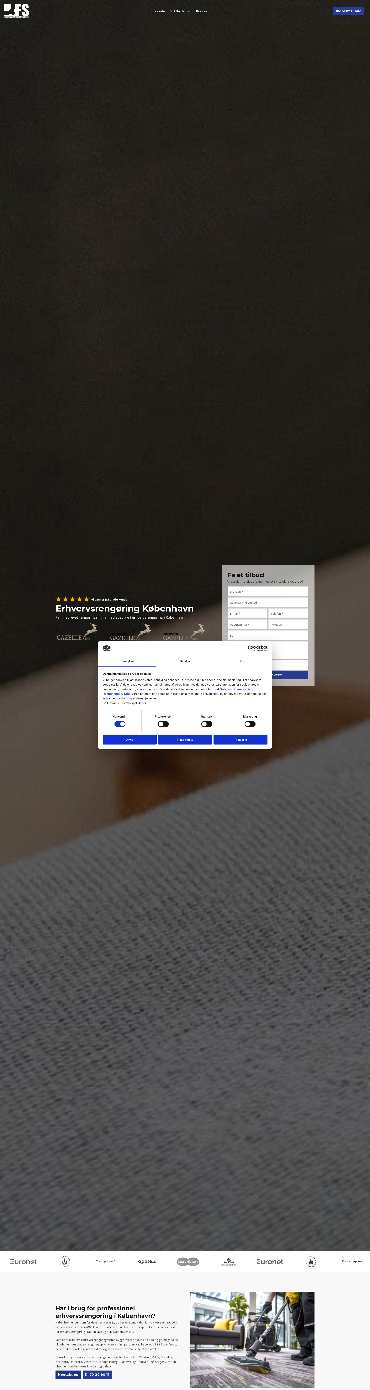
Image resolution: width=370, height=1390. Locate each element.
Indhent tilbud (349, 11)
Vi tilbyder (178, 11)
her (144, 703)
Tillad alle (240, 739)
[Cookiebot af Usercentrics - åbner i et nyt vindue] (250, 648)
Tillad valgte (185, 739)
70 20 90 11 (99, 1375)
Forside (159, 11)
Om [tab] (242, 661)
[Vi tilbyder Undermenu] (189, 11)
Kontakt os (68, 1375)
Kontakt (202, 11)
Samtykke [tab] (127, 661)
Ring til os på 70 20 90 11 (86, 650)
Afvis (129, 739)
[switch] (163, 724)
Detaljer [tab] (185, 661)
